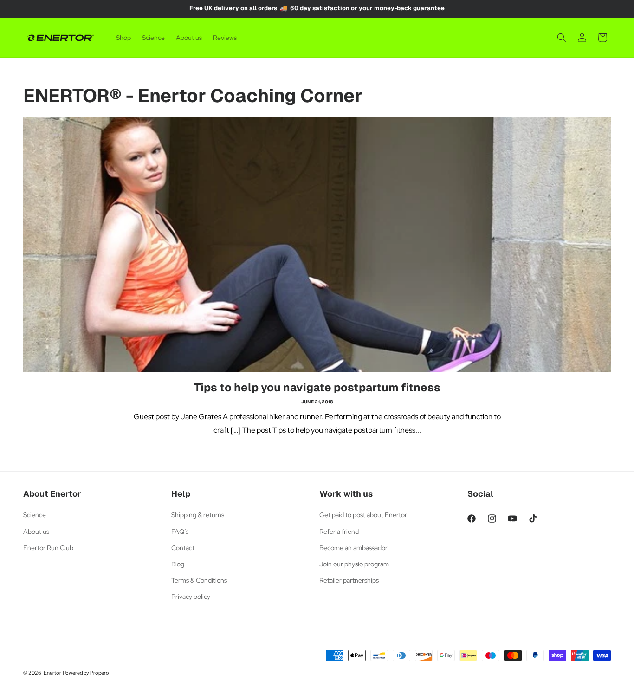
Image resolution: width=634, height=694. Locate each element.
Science (34, 515)
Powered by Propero (86, 672)
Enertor (52, 672)
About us (36, 531)
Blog (177, 564)
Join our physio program (354, 564)
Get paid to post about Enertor (363, 515)
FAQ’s (179, 531)
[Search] (561, 37)
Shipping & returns (197, 515)
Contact (182, 548)
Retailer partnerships (349, 580)
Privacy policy (190, 596)
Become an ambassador (353, 548)
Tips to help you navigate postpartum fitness (317, 387)
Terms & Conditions (199, 580)
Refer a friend (339, 531)
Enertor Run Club (48, 548)
